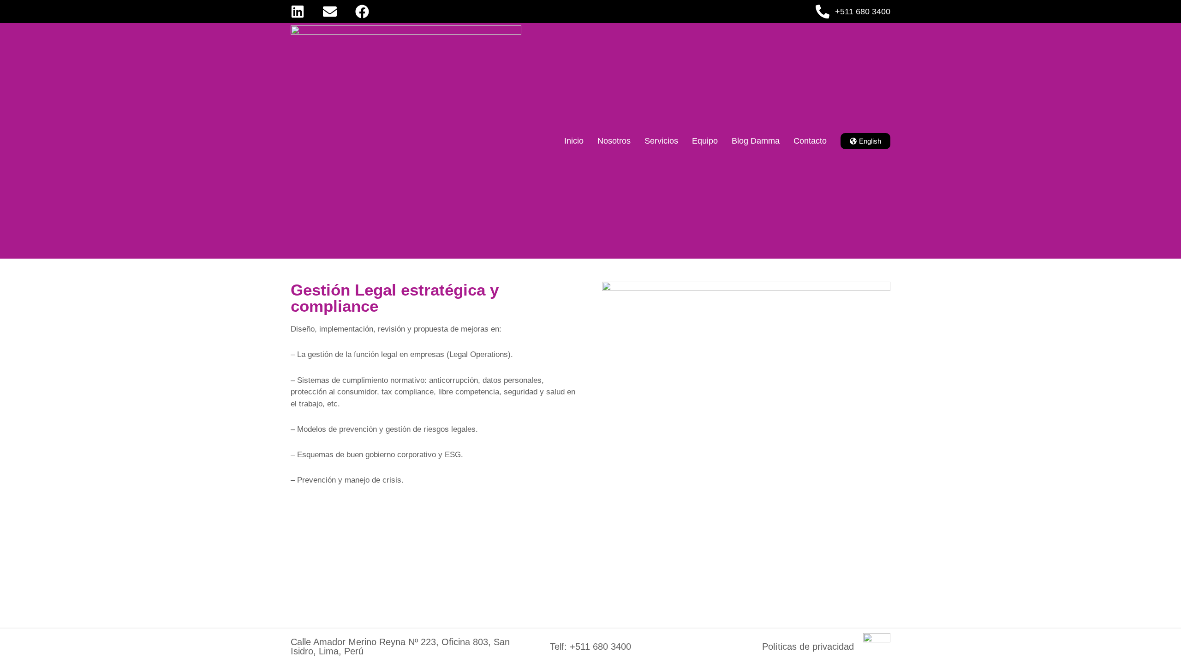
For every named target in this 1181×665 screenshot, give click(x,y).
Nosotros (614, 140)
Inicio (574, 140)
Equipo (705, 140)
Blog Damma (756, 140)
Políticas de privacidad (808, 646)
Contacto (810, 140)
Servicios (661, 140)
